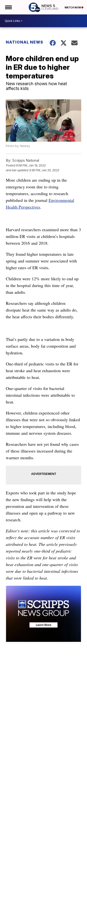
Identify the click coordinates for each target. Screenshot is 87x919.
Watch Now (73, 7)
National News (24, 42)
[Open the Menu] (8, 7)
